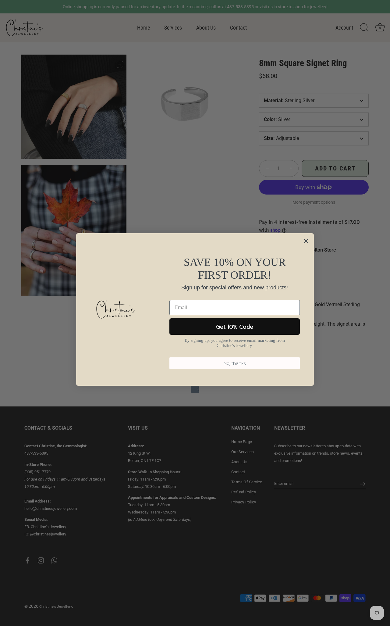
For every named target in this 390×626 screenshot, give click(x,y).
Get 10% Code (234, 326)
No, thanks (235, 363)
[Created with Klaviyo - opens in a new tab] (195, 389)
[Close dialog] (306, 241)
